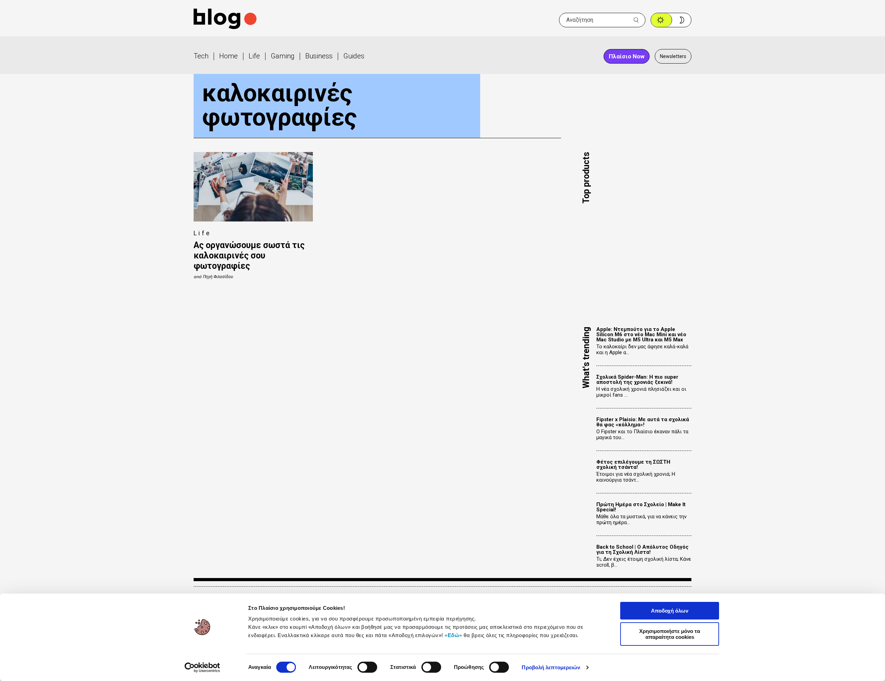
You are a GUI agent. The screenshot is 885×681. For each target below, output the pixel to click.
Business (319, 56)
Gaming (283, 56)
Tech (201, 56)
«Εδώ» (453, 635)
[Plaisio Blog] (225, 20)
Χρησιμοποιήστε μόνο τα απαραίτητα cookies (669, 634)
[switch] (367, 667)
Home (228, 56)
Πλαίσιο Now (626, 56)
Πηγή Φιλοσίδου (218, 276)
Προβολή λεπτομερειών (551, 667)
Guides (353, 56)
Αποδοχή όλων (669, 611)
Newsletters (673, 56)
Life (254, 56)
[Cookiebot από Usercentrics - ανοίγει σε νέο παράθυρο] (202, 667)
